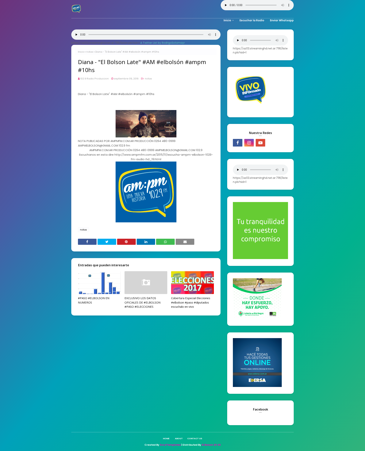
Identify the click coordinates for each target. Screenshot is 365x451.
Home (166, 438)
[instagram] (249, 143)
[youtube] (260, 143)
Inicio (81, 51)
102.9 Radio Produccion (94, 78)
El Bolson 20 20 (211, 445)
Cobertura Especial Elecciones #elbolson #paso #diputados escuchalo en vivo (190, 302)
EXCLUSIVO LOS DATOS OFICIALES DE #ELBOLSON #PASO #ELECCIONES (142, 302)
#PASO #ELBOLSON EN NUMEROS (93, 300)
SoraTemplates (170, 445)
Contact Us (194, 438)
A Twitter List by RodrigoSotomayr (162, 43)
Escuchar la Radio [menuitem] (252, 20)
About (179, 438)
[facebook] (237, 143)
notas (89, 51)
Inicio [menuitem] (227, 20)
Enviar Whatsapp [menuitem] (282, 20)
